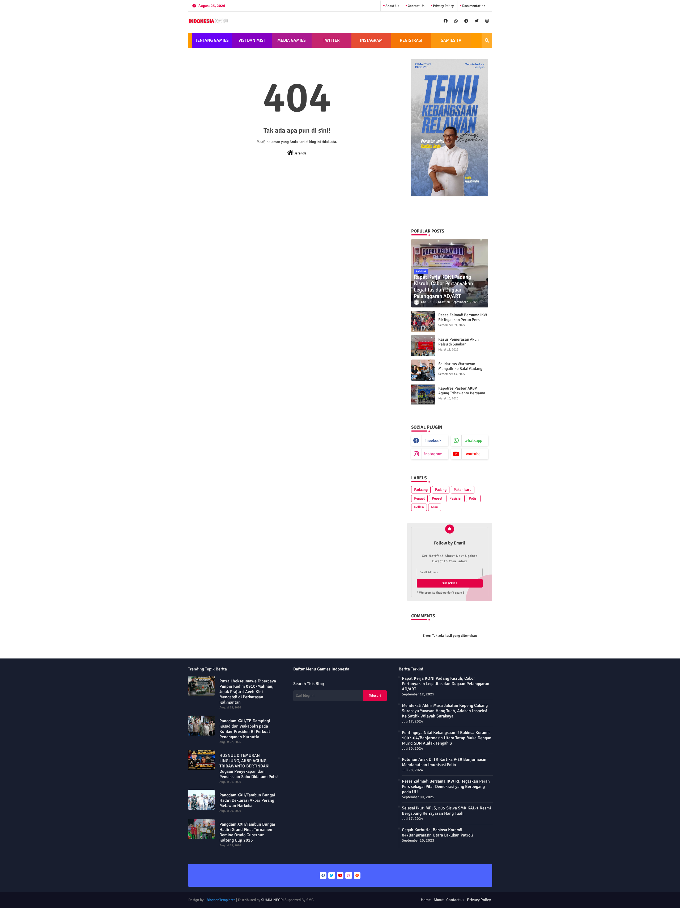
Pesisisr (455, 498)
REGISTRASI (411, 40)
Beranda (300, 153)
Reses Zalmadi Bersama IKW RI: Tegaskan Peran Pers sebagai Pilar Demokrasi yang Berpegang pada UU (462, 322)
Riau (434, 507)
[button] (487, 40)
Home (426, 899)
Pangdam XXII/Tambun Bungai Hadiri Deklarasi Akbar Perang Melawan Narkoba (247, 800)
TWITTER (331, 40)
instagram (433, 454)
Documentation (473, 6)
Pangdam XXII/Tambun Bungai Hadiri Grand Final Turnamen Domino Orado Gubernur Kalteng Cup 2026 (247, 832)
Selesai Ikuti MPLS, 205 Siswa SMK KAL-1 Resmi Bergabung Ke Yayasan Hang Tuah (446, 810)
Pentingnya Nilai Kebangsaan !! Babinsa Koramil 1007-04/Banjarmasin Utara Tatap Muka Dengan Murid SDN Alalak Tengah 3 (446, 738)
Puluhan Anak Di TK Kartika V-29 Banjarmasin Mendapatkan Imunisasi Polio (444, 762)
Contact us (415, 6)
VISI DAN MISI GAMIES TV (252, 43)
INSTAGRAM (371, 40)
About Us (392, 6)
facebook (433, 440)
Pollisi (419, 507)
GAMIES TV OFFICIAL (451, 43)
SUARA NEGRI (272, 900)
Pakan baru (462, 489)
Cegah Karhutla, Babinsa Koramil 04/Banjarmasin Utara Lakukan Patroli (437, 832)
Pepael (419, 498)
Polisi (473, 498)
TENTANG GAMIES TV (212, 43)
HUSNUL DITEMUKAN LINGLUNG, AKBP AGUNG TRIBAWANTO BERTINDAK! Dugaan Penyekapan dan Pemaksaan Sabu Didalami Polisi (248, 766)
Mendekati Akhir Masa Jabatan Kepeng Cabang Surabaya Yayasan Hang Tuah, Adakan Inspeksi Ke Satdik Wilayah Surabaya (445, 711)
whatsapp (473, 440)
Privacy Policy (443, 6)
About (439, 899)
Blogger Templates (221, 900)
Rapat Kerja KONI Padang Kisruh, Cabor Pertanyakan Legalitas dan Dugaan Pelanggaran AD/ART (445, 684)
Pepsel (437, 498)
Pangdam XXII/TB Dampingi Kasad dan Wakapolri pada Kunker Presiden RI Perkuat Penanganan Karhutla (244, 729)
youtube (473, 454)
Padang (441, 489)
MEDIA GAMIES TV (291, 43)
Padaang (421, 489)
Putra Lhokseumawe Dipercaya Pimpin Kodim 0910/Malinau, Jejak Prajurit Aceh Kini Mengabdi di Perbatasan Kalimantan (247, 691)
